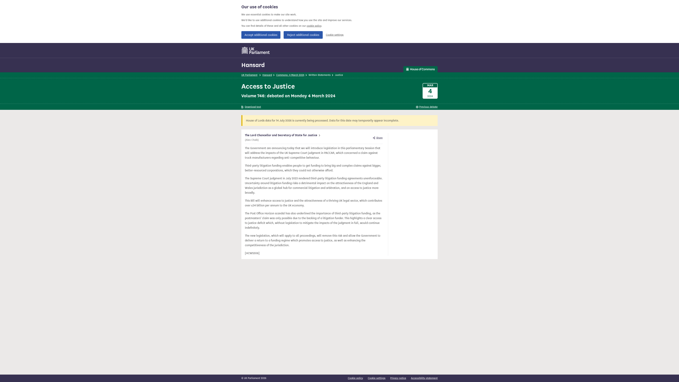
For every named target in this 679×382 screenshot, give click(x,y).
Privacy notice (398, 378)
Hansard (253, 65)
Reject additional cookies (303, 35)
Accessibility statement (424, 378)
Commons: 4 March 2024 (290, 75)
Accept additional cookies (261, 35)
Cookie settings (335, 34)
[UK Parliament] (255, 50)
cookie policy (314, 25)
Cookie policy (355, 378)
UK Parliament (249, 75)
